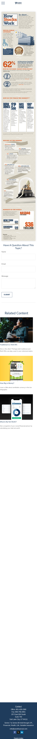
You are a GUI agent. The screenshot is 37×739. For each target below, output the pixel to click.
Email (4, 264)
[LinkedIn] (22, 732)
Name (4, 252)
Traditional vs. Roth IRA (8, 345)
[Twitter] (18, 732)
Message (5, 276)
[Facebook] (14, 732)
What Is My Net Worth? (8, 422)
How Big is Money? (7, 383)
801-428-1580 (21, 709)
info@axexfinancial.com (18, 729)
